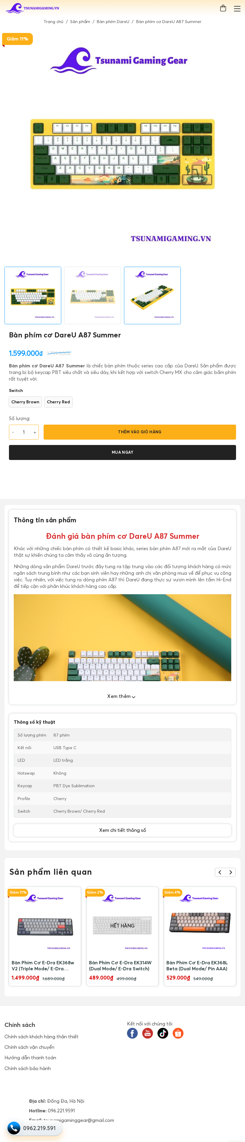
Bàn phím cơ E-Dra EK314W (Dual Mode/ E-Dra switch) (120, 965)
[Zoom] (12, 259)
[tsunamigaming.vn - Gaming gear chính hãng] (32, 8)
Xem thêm (119, 696)
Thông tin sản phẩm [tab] (45, 520)
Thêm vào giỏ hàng (140, 431)
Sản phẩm (80, 21)
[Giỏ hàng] (224, 8)
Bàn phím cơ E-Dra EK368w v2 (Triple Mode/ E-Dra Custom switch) (43, 965)
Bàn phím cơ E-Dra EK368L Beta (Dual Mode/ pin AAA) (197, 965)
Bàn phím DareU (113, 21)
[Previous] (220, 872)
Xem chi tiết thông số (122, 830)
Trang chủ (53, 21)
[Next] (230, 872)
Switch (16, 390)
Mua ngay (122, 452)
